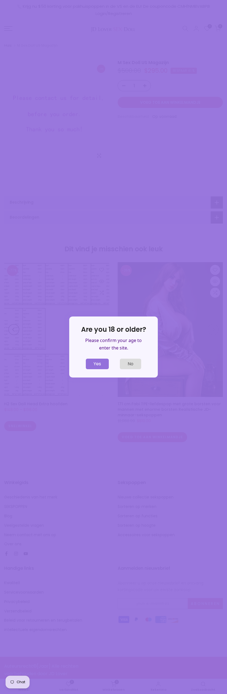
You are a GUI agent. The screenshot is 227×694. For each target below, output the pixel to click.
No (130, 364)
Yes (97, 364)
